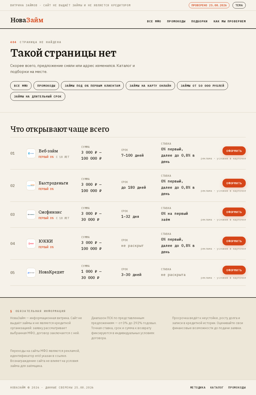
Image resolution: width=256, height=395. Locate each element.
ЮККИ (45, 241)
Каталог (217, 387)
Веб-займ (48, 151)
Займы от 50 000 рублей (202, 85)
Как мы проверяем (230, 21)
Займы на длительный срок (38, 96)
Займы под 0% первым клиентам (92, 85)
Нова (27, 19)
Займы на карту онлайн (150, 85)
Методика (198, 387)
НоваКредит (51, 272)
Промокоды (176, 21)
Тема (239, 5)
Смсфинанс (50, 212)
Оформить (234, 151)
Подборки (199, 21)
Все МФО (154, 21)
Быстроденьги (53, 183)
